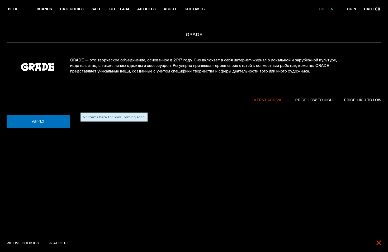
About (170, 9)
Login (350, 9)
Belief (14, 9)
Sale (96, 9)
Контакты (195, 9)
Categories (72, 9)
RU (322, 9)
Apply (38, 121)
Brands (44, 9)
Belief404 (119, 9)
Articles (146, 9)
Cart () (372, 9)
